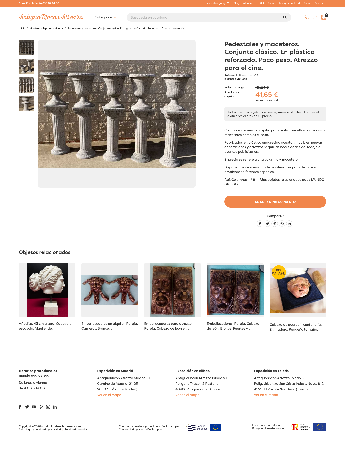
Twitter (27, 407)
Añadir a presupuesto (275, 201)
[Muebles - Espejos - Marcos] (26, 66)
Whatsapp (282, 224)
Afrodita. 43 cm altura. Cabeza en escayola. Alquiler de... (46, 326)
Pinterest (275, 224)
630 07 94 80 (50, 3)
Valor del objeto (235, 87)
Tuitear (267, 224)
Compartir (260, 224)
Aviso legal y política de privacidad (40, 429)
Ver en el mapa (109, 394)
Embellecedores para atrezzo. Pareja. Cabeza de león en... (168, 326)
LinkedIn (55, 407)
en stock (242, 78)
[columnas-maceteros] (26, 47)
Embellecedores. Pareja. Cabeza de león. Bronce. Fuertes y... (233, 326)
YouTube (34, 407)
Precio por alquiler (231, 94)
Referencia (231, 75)
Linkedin (289, 224)
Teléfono (307, 17)
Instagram (48, 407)
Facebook (20, 407)
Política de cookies (76, 429)
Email (315, 17)
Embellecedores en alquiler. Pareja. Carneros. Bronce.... (109, 326)
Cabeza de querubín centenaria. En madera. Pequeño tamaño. (296, 327)
